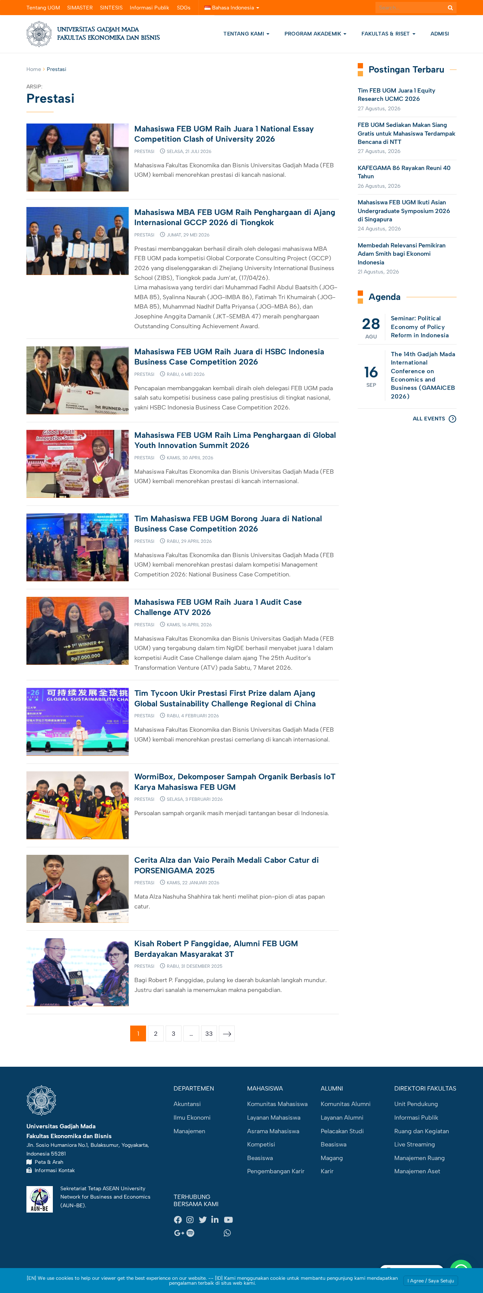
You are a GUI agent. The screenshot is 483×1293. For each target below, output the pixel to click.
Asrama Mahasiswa (273, 1131)
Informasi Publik (149, 8)
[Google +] (180, 1233)
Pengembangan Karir (276, 1171)
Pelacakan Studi (342, 1131)
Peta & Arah (47, 1162)
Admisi (440, 34)
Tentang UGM (43, 8)
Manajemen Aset (417, 1171)
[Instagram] (192, 1220)
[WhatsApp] (230, 1233)
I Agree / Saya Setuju (431, 1281)
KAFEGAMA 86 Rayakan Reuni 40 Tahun (404, 172)
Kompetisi (261, 1144)
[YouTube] (230, 1220)
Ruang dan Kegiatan (421, 1131)
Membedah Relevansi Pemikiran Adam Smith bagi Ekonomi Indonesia (402, 254)
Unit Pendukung (416, 1104)
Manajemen (189, 1131)
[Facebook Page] (180, 1220)
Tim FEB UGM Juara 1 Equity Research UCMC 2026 (396, 94)
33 (209, 1033)
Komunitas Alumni (346, 1104)
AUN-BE (73, 1205)
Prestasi (144, 151)
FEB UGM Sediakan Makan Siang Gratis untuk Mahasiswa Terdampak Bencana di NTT (406, 133)
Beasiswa (260, 1158)
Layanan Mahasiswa (273, 1117)
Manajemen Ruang (419, 1158)
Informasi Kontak (53, 1170)
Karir (327, 1171)
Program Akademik (314, 34)
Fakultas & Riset (386, 34)
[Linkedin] (217, 1220)
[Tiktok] (217, 1233)
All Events (429, 419)
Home (33, 69)
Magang (332, 1158)
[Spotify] (192, 1233)
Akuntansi (187, 1104)
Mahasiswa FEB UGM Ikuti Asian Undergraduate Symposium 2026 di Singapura (404, 211)
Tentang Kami (244, 34)
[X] (205, 1220)
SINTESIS (111, 8)
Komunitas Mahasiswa (277, 1104)
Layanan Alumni (342, 1117)
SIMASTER (80, 8)
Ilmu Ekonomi (192, 1117)
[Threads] (205, 1233)
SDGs (184, 8)
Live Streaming (414, 1144)
